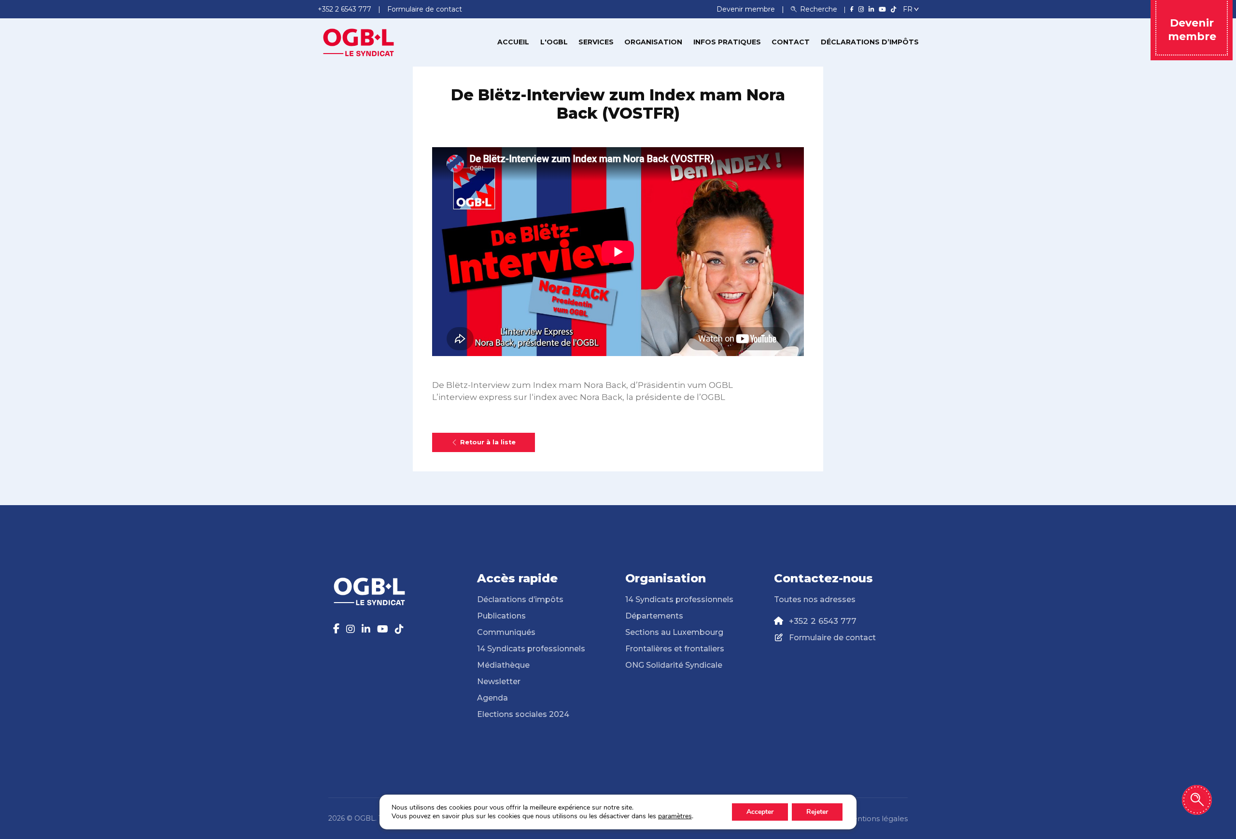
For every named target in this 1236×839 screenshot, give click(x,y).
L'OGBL (554, 42)
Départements (654, 615)
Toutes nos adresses (815, 599)
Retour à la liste (488, 442)
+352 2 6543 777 (823, 621)
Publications (501, 615)
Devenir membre (746, 9)
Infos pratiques (727, 42)
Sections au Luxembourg (674, 632)
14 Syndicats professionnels (531, 648)
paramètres (675, 816)
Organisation (653, 42)
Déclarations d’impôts (870, 42)
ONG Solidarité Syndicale (673, 665)
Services (596, 42)
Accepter (759, 811)
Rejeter (817, 811)
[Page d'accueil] (359, 41)
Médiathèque (503, 665)
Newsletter (498, 681)
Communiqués (506, 632)
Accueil (513, 42)
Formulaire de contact (832, 637)
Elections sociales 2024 (523, 714)
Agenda (492, 697)
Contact (791, 42)
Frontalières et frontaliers (674, 648)
